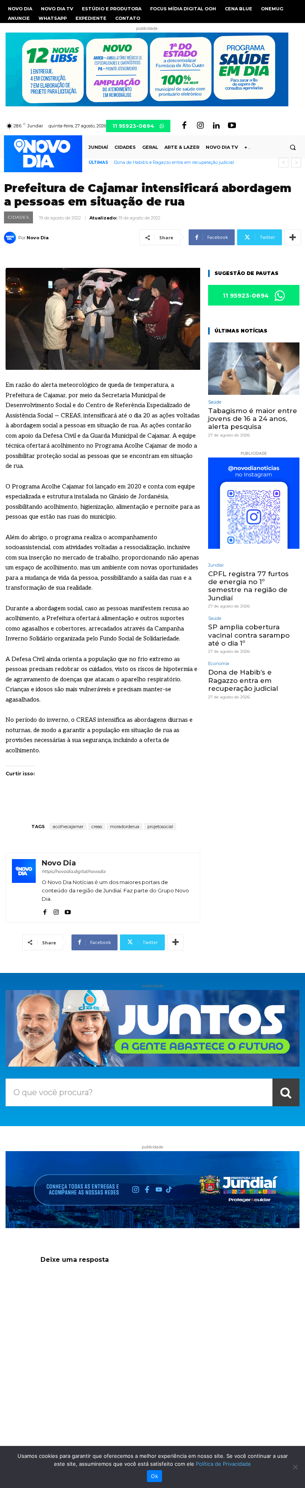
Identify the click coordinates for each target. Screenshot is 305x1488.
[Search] (285, 1092)
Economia (218, 663)
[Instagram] (200, 126)
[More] (292, 237)
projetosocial (160, 826)
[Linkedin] (216, 126)
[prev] (283, 162)
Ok (154, 1476)
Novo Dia (37, 237)
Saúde (214, 402)
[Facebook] (184, 126)
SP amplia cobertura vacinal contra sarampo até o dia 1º (249, 635)
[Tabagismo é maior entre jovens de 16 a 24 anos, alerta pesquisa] (253, 368)
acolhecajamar (68, 826)
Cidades (18, 217)
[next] (296, 162)
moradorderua (124, 826)
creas (96, 826)
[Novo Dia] (11, 238)
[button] (292, 147)
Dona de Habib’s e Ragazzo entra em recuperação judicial (174, 162)
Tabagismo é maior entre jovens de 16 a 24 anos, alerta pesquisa (252, 419)
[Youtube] (232, 126)
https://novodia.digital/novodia (73, 871)
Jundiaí (216, 565)
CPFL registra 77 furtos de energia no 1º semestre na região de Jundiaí (248, 586)
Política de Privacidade (223, 1464)
